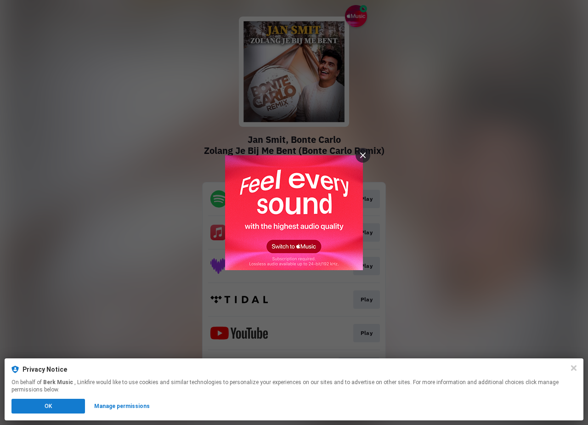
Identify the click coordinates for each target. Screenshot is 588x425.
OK (48, 406)
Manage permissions (122, 406)
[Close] (573, 368)
